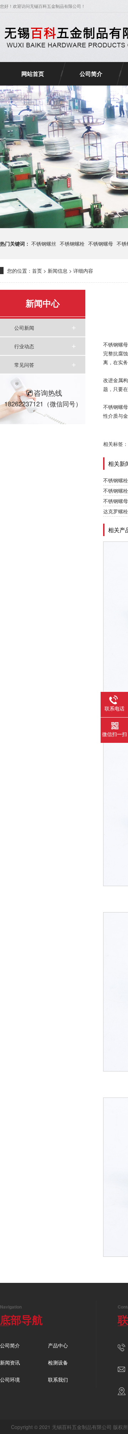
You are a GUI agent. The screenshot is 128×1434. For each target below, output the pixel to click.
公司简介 (91, 74)
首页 (37, 270)
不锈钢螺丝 (43, 243)
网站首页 (32, 74)
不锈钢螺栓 (72, 243)
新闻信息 (58, 270)
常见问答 (24, 364)
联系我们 (58, 1379)
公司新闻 (24, 327)
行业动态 (24, 346)
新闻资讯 (10, 1362)
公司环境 (10, 1379)
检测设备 (58, 1362)
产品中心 (58, 1345)
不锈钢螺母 (100, 243)
